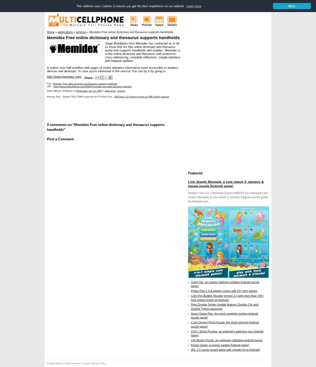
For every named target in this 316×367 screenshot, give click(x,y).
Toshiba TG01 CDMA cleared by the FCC (82, 97)
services (121, 91)
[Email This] (97, 77)
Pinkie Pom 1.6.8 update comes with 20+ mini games (224, 291)
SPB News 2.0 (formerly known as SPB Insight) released (141, 97)
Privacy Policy (99, 363)
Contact (86, 363)
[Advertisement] (101, 110)
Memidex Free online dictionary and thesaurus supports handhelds (113, 37)
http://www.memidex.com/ (64, 76)
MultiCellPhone (56, 363)
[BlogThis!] (101, 77)
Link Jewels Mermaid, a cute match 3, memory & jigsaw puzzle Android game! (226, 184)
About (68, 363)
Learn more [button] (193, 6)
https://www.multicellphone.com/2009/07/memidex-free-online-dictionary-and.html (92, 86)
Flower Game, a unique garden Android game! (220, 345)
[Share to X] (106, 77)
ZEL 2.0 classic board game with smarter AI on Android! (225, 349)
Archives (76, 363)
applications (110, 91)
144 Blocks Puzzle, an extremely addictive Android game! (227, 340)
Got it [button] (291, 6)
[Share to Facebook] (110, 77)
